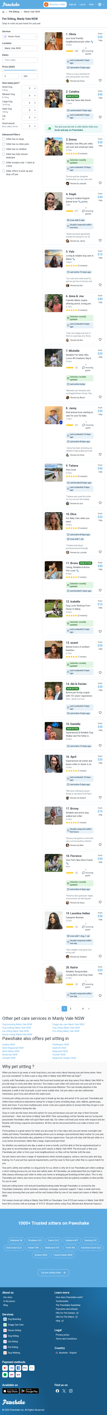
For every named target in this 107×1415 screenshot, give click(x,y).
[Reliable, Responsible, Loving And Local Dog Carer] (73, 981)
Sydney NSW (8, 1044)
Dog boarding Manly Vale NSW (17, 1024)
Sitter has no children (16, 149)
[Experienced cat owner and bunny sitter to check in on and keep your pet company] (73, 777)
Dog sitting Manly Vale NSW (66, 1027)
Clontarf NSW (58, 1054)
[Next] (89, 1009)
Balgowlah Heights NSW (64, 1058)
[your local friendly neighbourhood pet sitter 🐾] (73, 57)
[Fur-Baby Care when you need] (73, 533)
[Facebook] (57, 1391)
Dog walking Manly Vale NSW (16, 1027)
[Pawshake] (11, 4)
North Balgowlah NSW (13, 1048)
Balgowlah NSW (60, 1051)
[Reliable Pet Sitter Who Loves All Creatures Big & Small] (73, 374)
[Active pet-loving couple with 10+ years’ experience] (73, 698)
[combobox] (20, 36)
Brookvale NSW (9, 1054)
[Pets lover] (73, 484)
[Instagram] (71, 1391)
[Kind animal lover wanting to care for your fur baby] (73, 431)
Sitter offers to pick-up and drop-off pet (19, 173)
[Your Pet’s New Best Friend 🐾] (73, 879)
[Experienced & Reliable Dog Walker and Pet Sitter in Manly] (73, 735)
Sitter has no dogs (15, 139)
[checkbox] (3, 139)
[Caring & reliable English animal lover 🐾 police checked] (73, 217)
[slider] (3, 70)
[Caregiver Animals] (73, 935)
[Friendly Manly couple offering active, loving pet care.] (73, 318)
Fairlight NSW (8, 1058)
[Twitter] (64, 1391)
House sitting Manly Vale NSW (17, 1034)
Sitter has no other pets (17, 144)
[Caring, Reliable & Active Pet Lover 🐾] (73, 577)
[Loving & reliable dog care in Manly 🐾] (73, 268)
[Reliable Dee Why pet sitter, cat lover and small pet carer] (73, 161)
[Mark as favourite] (100, 80)
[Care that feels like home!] (73, 104)
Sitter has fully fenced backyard (17, 156)
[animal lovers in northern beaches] (73, 658)
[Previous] (58, 1009)
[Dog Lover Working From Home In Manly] (73, 616)
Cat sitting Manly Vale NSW (15, 1031)
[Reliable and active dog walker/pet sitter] (73, 826)
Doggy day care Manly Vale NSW (68, 1024)
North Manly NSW (10, 1051)
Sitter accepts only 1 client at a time (20, 164)
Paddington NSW (60, 1044)
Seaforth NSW (59, 1048)
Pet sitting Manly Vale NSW (65, 1031)
